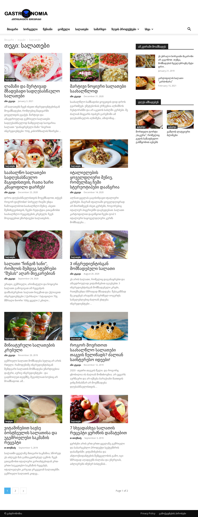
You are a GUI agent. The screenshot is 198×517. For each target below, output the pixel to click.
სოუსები (9, 421)
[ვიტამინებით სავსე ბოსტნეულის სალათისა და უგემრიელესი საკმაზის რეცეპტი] (33, 409)
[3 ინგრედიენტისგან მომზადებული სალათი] (99, 244)
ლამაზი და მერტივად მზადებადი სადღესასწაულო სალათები (32, 91)
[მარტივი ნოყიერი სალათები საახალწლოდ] (99, 67)
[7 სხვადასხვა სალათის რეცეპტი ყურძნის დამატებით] (99, 409)
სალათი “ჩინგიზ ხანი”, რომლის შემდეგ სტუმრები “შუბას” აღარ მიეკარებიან (30, 268)
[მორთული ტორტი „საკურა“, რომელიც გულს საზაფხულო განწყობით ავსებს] (149, 119)
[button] (189, 29)
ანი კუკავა (9, 101)
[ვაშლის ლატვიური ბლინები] (180, 119)
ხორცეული (30, 29)
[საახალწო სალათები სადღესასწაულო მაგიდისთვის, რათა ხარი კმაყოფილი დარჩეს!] (33, 153)
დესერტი (141, 127)
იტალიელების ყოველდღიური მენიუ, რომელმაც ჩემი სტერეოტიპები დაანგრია (94, 179)
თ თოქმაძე (10, 447)
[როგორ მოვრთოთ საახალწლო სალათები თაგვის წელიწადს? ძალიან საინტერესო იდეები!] (99, 326)
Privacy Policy (148, 513)
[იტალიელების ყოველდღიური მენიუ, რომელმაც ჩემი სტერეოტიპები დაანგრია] (99, 153)
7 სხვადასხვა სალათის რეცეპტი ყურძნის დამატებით (98, 430)
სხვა (147, 29)
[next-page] (23, 491)
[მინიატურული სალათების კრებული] (33, 326)
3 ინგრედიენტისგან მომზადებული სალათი (92, 266)
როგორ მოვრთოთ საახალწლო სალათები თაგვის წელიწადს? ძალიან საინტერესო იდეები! (96, 352)
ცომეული (64, 29)
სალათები (81, 29)
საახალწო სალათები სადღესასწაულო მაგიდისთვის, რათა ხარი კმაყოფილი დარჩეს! (28, 179)
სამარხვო (100, 29)
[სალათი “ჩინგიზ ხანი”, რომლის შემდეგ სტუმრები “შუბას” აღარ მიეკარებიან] (33, 244)
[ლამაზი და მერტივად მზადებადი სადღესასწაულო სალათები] (33, 67)
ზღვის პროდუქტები (124, 29)
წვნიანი (47, 29)
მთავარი (12, 29)
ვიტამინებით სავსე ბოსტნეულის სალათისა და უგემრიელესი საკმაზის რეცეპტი (30, 435)
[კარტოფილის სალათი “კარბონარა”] (145, 83)
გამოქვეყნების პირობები (172, 513)
